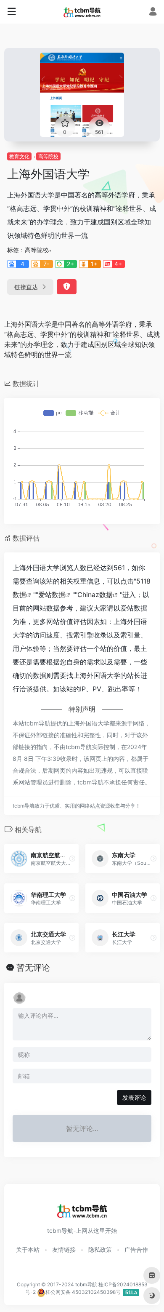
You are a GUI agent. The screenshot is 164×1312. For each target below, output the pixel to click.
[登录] (152, 12)
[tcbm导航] (82, 12)
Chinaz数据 (95, 594)
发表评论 (134, 1097)
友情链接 (64, 1249)
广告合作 (136, 1249)
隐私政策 (100, 1249)
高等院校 (48, 156)
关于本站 (28, 1249)
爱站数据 (51, 594)
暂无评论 (33, 968)
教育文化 (19, 156)
